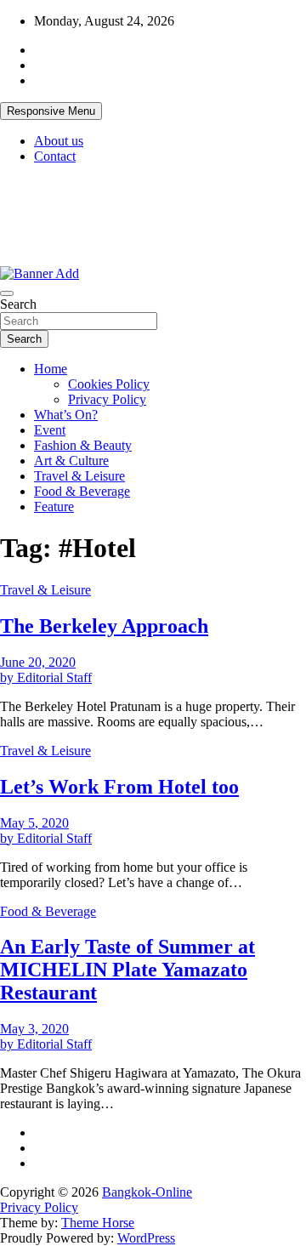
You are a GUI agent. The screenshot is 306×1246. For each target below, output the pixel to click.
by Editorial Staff (46, 677)
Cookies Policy (109, 384)
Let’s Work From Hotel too (119, 787)
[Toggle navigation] (7, 293)
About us (58, 141)
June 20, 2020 (38, 662)
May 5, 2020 (34, 823)
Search (18, 304)
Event (49, 430)
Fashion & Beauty (83, 445)
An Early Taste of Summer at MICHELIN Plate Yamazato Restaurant (127, 970)
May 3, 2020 (34, 1028)
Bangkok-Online (147, 1192)
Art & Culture (71, 460)
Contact (55, 156)
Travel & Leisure (79, 476)
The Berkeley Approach (104, 626)
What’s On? (66, 414)
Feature (54, 506)
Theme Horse (97, 1222)
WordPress (146, 1238)
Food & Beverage (82, 491)
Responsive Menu (51, 111)
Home (50, 368)
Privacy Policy (107, 399)
